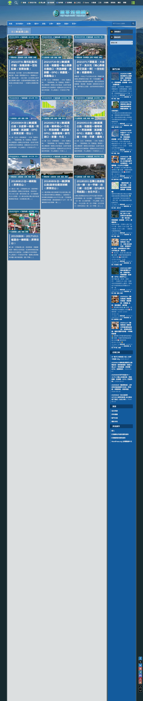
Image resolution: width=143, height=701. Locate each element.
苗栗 (34, 57)
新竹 (63, 118)
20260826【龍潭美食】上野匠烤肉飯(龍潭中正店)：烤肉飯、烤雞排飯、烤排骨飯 (121, 387)
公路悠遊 (46, 57)
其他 (115, 98)
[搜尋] (133, 24)
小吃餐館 (116, 264)
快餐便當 (116, 319)
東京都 (117, 127)
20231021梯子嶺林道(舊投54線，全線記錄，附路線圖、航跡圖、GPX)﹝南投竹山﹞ (121, 272)
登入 (113, 430)
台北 (92, 176)
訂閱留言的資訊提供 (118, 438)
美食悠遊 (126, 177)
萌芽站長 (24, 37)
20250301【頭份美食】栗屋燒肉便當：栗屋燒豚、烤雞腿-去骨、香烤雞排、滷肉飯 (121, 301)
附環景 (30, 57)
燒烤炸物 (116, 179)
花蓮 (118, 153)
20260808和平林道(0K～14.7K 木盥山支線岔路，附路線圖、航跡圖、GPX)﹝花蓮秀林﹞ (121, 135)
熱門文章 (114, 418)
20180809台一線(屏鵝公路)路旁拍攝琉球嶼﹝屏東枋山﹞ (57, 184)
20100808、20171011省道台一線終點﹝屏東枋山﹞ (25, 239)
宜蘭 (118, 98)
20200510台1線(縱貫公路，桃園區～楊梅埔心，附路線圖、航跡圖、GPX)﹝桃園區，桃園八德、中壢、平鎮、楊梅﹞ (90, 130)
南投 (121, 293)
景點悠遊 (14, 57)
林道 (115, 153)
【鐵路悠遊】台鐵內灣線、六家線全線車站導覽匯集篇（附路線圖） (121, 187)
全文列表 (114, 411)
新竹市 (119, 208)
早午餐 (115, 347)
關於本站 (114, 421)
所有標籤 (114, 414)
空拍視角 (20, 57)
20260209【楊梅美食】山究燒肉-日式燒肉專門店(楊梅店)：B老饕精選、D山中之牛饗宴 (121, 161)
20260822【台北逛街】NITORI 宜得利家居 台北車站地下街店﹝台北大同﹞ (121, 397)
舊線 (118, 293)
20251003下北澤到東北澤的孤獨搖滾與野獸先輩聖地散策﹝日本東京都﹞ (121, 106)
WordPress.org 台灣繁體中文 (121, 441)
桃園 (59, 57)
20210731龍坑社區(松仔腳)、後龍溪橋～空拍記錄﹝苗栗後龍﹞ (24, 65)
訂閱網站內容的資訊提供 (120, 434)
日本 (120, 127)
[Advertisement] (121, 56)
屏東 (26, 118)
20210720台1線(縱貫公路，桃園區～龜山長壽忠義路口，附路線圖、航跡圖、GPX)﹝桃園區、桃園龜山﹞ (58, 69)
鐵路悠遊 (126, 206)
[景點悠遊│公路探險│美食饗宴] (71, 15)
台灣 (25, 57)
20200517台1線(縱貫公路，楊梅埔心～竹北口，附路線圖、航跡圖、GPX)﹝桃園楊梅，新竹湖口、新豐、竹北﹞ (58, 130)
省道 (55, 57)
